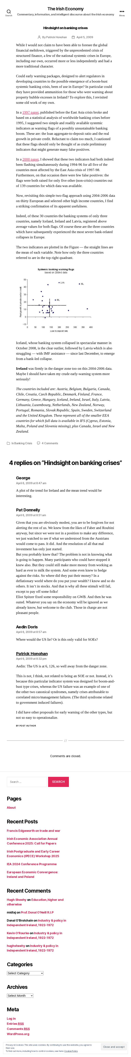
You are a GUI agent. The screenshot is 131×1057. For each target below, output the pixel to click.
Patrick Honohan (56, 37)
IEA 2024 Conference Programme (32, 864)
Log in (11, 1018)
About (11, 807)
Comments (18, 1029)
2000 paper (30, 159)
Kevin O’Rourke (18, 933)
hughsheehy (16, 946)
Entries (15, 1023)
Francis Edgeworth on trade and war (33, 830)
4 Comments (50, 443)
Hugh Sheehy (16, 899)
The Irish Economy (65, 9)
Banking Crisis (23, 443)
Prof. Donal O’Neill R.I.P (37, 912)
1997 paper (30, 112)
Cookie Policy (71, 1051)
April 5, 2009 (84, 37)
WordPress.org (18, 1034)
